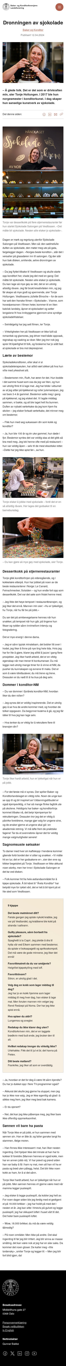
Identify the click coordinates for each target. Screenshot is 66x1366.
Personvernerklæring (14, 1322)
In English (8, 1330)
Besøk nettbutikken (13, 1326)
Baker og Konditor (33, 30)
